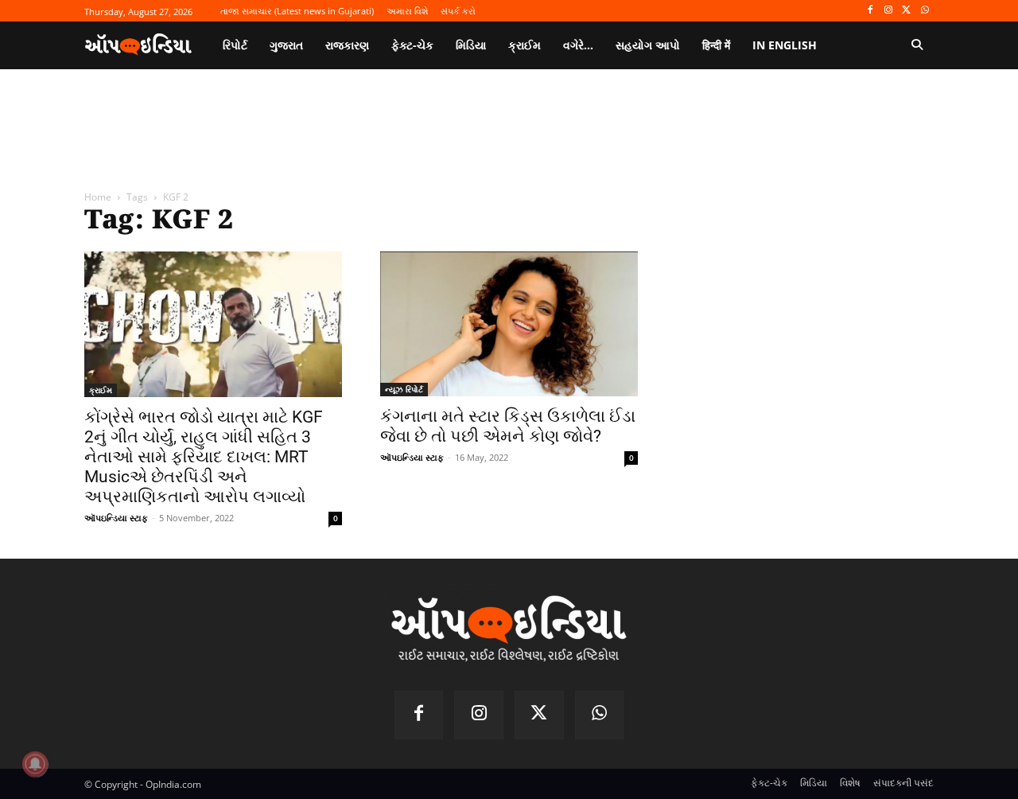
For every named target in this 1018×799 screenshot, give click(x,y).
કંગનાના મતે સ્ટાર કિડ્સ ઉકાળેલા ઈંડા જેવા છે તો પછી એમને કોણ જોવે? (507, 426)
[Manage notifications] (35, 764)
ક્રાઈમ (100, 390)
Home (97, 197)
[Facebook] (870, 11)
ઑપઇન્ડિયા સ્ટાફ (116, 518)
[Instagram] (889, 11)
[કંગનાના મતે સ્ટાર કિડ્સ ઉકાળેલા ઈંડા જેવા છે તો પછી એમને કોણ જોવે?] (509, 323)
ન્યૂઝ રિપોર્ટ (404, 389)
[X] (906, 11)
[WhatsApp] (924, 11)
